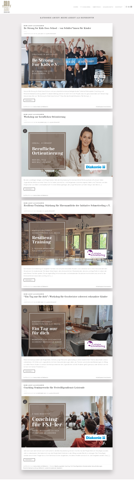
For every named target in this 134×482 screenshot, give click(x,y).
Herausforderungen (96, 466)
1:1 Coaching (85, 7)
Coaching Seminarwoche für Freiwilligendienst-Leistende (54, 388)
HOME (75, 7)
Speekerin (59, 468)
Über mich (97, 7)
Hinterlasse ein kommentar (103, 106)
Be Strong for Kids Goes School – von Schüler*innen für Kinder (57, 28)
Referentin (41, 468)
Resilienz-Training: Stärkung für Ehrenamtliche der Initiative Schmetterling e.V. (67, 206)
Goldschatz (108, 7)
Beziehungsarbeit (59, 466)
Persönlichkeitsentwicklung (30, 468)
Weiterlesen (29, 100)
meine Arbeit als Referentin (34, 25)
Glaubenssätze (87, 466)
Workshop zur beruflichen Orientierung (45, 117)
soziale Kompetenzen (51, 468)
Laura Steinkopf (51, 33)
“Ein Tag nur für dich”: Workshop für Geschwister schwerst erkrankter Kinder (66, 297)
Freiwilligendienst (77, 466)
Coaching (67, 466)
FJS (71, 466)
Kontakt (118, 7)
